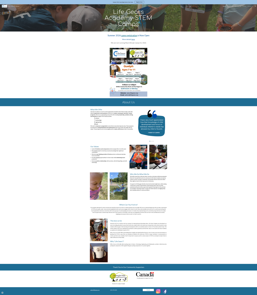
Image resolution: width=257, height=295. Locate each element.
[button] (255, 6)
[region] (128, 2)
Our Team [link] (237, 6)
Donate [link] (244, 6)
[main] (128, 17)
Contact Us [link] (250, 6)
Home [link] (224, 6)
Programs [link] (229, 6)
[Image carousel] (151, 125)
